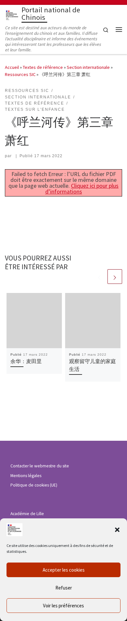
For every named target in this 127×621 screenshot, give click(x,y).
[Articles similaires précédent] (99, 276)
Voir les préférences (63, 605)
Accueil (12, 67)
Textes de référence (43, 67)
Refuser (63, 588)
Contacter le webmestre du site (39, 466)
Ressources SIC (20, 74)
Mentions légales (25, 475)
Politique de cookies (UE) (33, 485)
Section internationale (88, 67)
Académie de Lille (27, 513)
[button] (117, 529)
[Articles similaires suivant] (114, 276)
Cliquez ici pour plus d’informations (82, 188)
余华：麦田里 (26, 361)
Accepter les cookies (64, 570)
